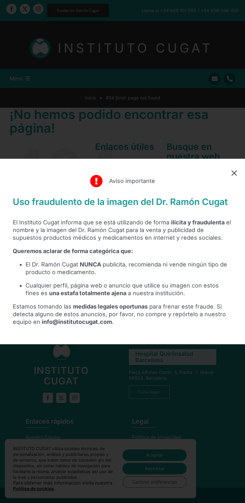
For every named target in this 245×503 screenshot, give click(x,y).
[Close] (234, 173)
